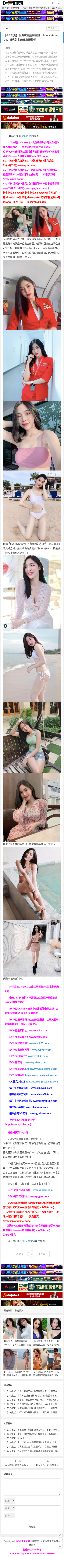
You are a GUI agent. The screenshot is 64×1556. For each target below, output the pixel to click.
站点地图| (44, 1541)
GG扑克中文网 (27, 1241)
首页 (7, 8)
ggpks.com (27, 136)
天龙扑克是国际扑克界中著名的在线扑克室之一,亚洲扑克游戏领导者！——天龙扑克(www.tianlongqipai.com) (31, 1216)
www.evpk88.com (41, 1049)
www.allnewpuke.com (45, 1100)
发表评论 (54, 28)
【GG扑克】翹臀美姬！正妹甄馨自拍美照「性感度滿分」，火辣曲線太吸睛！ (47, 1345)
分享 (43, 1254)
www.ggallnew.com (40, 1113)
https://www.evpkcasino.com (41, 1075)
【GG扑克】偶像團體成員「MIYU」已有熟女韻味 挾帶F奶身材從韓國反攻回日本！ (17, 1345)
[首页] (60, 1535)
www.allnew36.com (41, 1088)
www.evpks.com (38, 1030)
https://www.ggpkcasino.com (41, 1081)
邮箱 (9, 1508)
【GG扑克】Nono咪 (15, 1438)
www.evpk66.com (39, 1043)
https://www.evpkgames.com (41, 1069)
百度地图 (53, 1541)
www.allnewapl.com (37, 1107)
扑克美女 (15, 8)
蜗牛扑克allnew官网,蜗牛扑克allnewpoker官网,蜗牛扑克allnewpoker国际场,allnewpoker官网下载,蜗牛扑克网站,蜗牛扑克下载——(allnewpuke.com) (32, 197)
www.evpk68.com (38, 1056)
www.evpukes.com (35, 1062)
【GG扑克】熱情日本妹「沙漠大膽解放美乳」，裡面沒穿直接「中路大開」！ (17, 1375)
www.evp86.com (38, 1037)
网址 (7, 1515)
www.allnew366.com (42, 1094)
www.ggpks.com (39, 1196)
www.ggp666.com (43, 1190)
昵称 (9, 1501)
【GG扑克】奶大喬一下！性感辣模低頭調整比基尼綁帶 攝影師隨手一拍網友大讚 (46, 1375)
